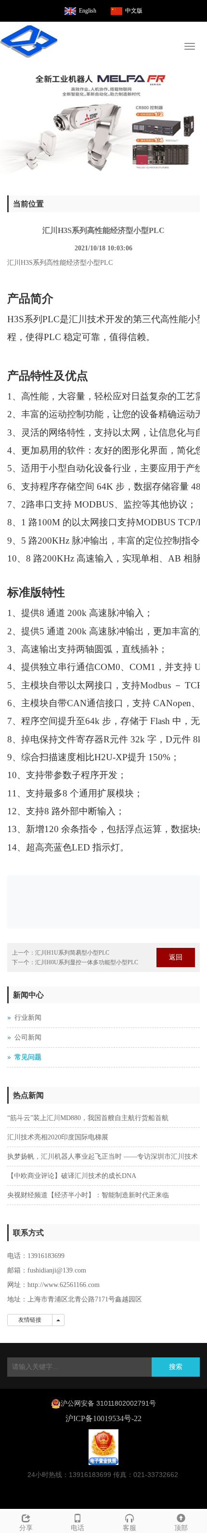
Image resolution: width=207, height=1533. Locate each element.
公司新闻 (27, 1037)
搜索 (175, 1366)
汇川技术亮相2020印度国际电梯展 (57, 1137)
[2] (103, 123)
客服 (129, 1528)
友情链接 (30, 1319)
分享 (26, 1528)
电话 (77, 1528)
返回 (175, 957)
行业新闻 (27, 1017)
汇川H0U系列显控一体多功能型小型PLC (86, 962)
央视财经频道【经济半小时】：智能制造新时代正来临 (88, 1195)
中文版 (133, 10)
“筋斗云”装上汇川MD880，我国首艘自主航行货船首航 (87, 1118)
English (87, 10)
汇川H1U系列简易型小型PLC (72, 952)
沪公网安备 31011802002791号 (108, 1403)
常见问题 (27, 1057)
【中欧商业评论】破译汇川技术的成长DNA (71, 1175)
